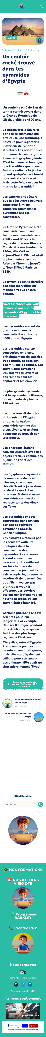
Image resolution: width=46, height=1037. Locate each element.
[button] (23, 684)
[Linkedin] (30, 984)
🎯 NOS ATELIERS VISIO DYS (23, 882)
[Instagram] (16, 984)
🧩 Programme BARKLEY (23, 916)
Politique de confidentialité (23, 991)
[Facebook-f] (23, 984)
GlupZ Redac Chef (30, 50)
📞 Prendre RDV (23, 928)
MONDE (11, 38)
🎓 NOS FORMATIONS (23, 869)
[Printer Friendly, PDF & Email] (23, 92)
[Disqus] (23, 757)
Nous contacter (23, 964)
